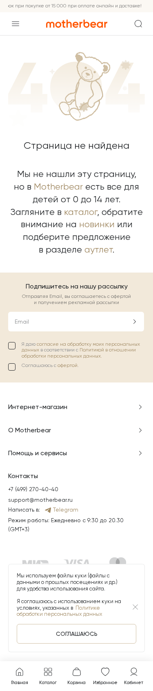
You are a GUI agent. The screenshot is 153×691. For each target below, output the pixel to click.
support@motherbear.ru (40, 499)
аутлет (98, 249)
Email (22, 321)
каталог (80, 212)
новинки (97, 224)
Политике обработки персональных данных (59, 611)
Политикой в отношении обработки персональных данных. (79, 352)
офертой (68, 365)
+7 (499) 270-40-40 (33, 489)
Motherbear (58, 186)
